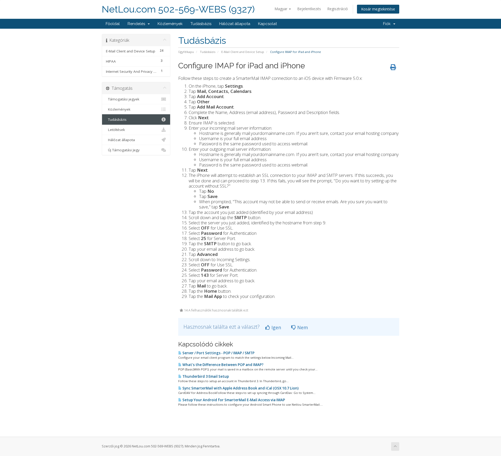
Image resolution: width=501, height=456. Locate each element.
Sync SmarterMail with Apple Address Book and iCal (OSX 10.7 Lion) (240, 388)
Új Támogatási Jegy (123, 150)
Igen (275, 327)
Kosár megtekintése (378, 9)
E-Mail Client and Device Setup (242, 52)
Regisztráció (337, 8)
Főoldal (113, 23)
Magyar (281, 8)
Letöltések (115, 129)
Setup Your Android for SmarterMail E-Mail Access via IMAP (233, 400)
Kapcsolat (267, 23)
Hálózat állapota (234, 23)
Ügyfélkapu (186, 52)
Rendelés (137, 23)
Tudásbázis (200, 23)
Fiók (388, 23)
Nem (302, 327)
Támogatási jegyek (122, 99)
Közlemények (170, 23)
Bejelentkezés (309, 8)
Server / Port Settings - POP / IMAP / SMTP (218, 353)
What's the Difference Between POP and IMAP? (223, 364)
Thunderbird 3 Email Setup (205, 376)
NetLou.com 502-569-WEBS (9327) (178, 9)
